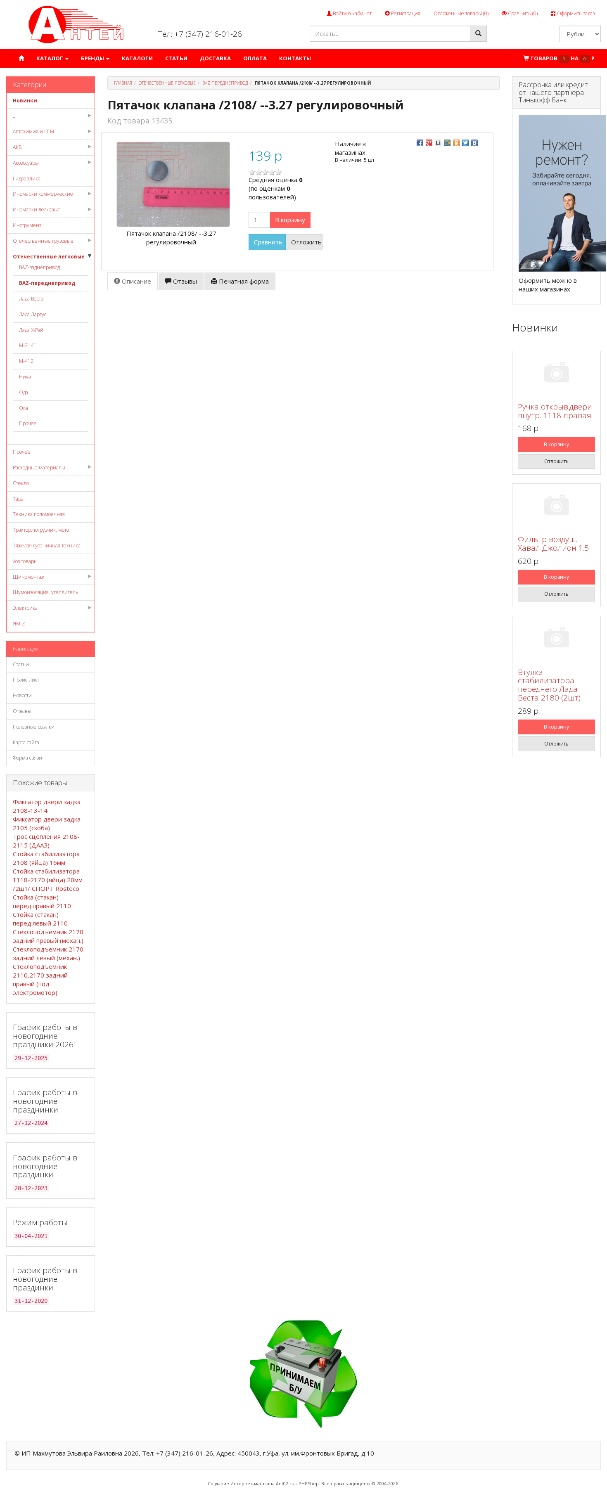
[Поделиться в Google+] (429, 143)
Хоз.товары (25, 561)
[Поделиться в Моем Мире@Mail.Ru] (447, 143)
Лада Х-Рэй (31, 330)
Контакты (295, 58)
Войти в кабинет (352, 13)
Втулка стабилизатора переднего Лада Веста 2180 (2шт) (549, 685)
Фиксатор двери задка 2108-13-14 (47, 806)
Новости (22, 695)
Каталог (50, 58)
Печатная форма (243, 281)
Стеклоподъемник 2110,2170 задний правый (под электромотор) (40, 979)
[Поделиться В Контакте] (474, 143)
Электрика (25, 607)
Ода (23, 392)
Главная (123, 83)
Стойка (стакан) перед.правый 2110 (42, 901)
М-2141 (27, 345)
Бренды (93, 58)
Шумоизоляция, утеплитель (45, 592)
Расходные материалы (39, 467)
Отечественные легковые (49, 256)
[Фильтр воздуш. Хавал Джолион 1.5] (556, 506)
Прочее (28, 423)
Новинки (25, 100)
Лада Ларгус (32, 314)
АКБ (17, 147)
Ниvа (25, 376)
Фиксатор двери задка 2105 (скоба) (47, 823)
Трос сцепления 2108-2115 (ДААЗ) (46, 840)
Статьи (176, 58)
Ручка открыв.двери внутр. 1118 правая (555, 411)
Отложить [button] (306, 242)
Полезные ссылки (34, 726)
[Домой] (21, 58)
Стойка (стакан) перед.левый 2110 (40, 918)
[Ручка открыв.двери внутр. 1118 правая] (556, 374)
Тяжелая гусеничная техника (47, 545)
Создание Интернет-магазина (241, 1483)
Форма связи (27, 757)
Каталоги (137, 58)
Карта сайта (26, 742)
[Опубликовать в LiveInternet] (438, 143)
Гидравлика (26, 178)
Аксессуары (26, 162)
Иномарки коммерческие (43, 193)
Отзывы (22, 711)
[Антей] (75, 24)
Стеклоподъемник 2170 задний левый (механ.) (48, 953)
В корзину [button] (290, 219)
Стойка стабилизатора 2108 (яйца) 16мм (46, 858)
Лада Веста (31, 298)
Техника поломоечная (39, 514)
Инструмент (27, 225)
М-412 (26, 361)
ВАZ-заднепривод (39, 267)
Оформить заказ (575, 13)
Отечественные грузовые (43, 240)
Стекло (21, 483)
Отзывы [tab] (184, 281)
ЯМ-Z (19, 623)
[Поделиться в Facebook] (420, 143)
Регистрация (405, 13)
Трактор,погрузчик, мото (41, 529)
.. (14, 115)
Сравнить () (522, 13)
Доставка (215, 58)
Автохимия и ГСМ (33, 131)
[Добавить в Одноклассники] (456, 143)
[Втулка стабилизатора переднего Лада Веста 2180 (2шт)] (556, 639)
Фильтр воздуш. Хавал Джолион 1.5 (553, 543)
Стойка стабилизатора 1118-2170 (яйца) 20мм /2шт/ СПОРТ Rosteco (48, 879)
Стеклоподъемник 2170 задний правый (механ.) (48, 936)
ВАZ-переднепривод (47, 282)
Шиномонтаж (28, 576)
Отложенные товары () (461, 13)
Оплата (255, 58)
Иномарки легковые (37, 209)
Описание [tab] (135, 281)
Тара (18, 498)
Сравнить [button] (268, 242)
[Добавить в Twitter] (465, 143)
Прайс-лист (26, 679)
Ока (23, 408)
